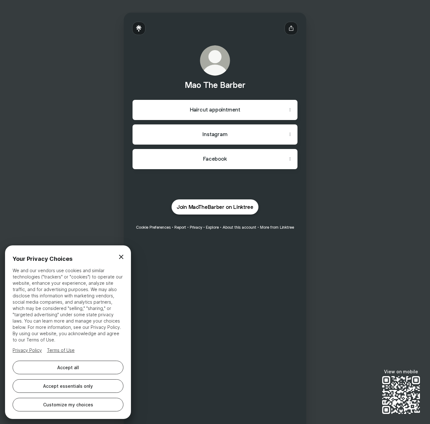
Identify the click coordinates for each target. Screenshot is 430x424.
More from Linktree (277, 227)
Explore (212, 227)
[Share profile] (291, 28)
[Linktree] (139, 28)
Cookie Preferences (153, 227)
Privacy (196, 227)
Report (180, 227)
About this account (239, 227)
